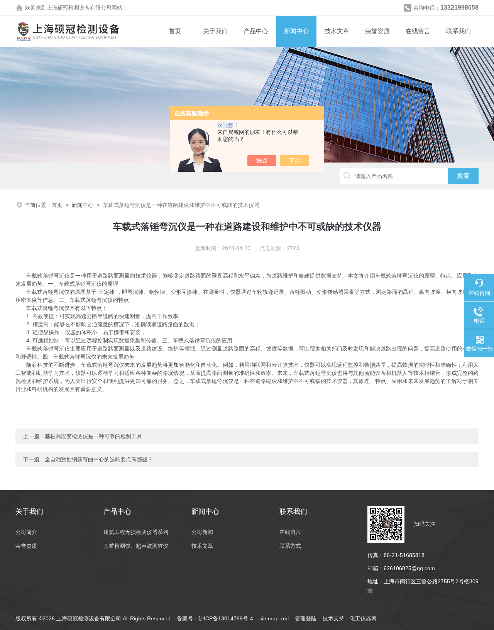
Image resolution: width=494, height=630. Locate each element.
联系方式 (290, 546)
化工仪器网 (363, 618)
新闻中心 (296, 31)
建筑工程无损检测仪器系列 (135, 532)
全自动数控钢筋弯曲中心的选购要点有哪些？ (99, 459)
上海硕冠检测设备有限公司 (79, 8)
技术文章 (337, 31)
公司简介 (26, 532)
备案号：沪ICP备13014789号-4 (215, 618)
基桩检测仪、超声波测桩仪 (135, 546)
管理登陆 (305, 618)
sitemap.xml (274, 618)
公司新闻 (202, 532)
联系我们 (458, 31)
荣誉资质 (377, 31)
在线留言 (418, 31)
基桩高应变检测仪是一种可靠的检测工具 (93, 436)
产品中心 (256, 31)
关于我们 (215, 31)
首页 (175, 31)
